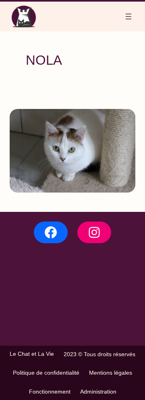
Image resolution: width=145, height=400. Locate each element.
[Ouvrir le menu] (128, 16)
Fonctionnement (49, 391)
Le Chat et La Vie (32, 354)
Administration (98, 391)
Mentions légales (110, 372)
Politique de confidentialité (46, 372)
